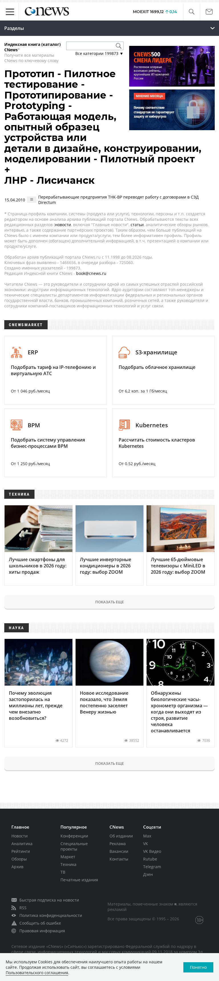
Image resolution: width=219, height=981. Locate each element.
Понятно (198, 967)
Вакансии (119, 851)
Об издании (121, 836)
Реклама (118, 843)
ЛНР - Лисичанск (49, 180)
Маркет (67, 856)
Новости (19, 836)
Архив (17, 866)
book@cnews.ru (91, 273)
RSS (23, 907)
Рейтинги (20, 851)
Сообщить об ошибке (40, 923)
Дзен (148, 874)
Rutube (150, 859)
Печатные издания (79, 879)
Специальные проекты (74, 846)
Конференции (74, 836)
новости (63, 224)
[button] (191, 11)
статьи (137, 224)
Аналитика (22, 843)
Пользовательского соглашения (37, 972)
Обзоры (19, 859)
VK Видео (152, 851)
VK (145, 843)
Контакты (119, 859)
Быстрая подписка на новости (49, 900)
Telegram (152, 866)
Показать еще (109, 601)
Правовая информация (42, 930)
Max (147, 836)
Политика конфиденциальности (50, 915)
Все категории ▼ (99, 53)
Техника (68, 864)
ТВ (62, 872)
